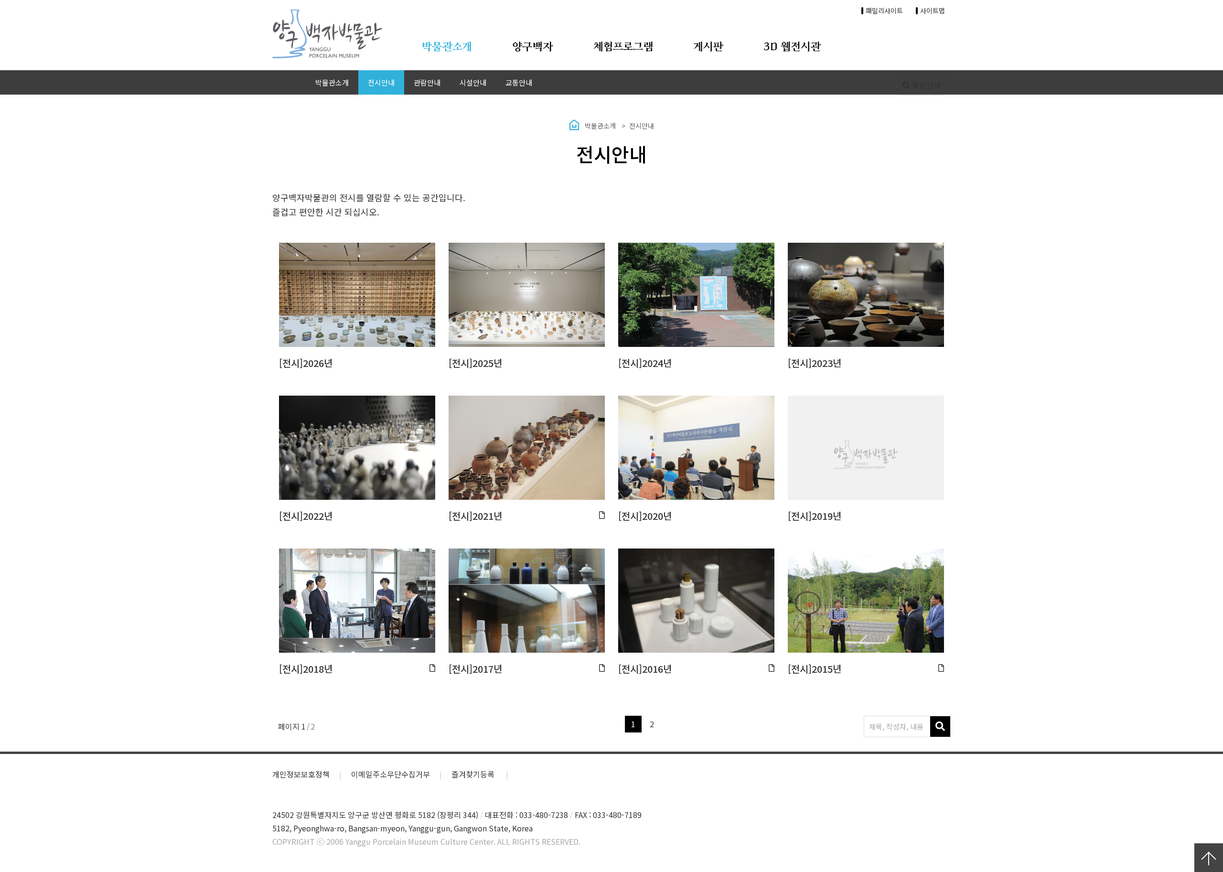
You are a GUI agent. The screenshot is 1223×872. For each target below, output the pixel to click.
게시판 (708, 47)
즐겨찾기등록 (473, 774)
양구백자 (532, 47)
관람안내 (427, 82)
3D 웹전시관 (792, 47)
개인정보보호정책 (301, 774)
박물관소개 (446, 47)
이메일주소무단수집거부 (390, 774)
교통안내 (518, 82)
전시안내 (381, 82)
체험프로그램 (623, 47)
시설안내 (473, 82)
